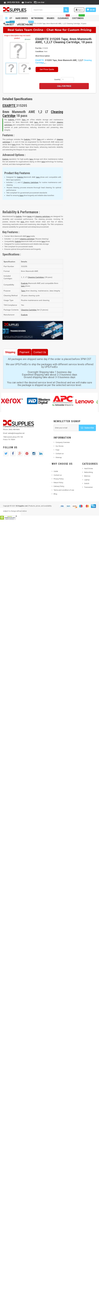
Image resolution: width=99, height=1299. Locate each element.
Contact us (60, 454)
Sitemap (59, 457)
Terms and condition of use (64, 490)
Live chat (40, 2)
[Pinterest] (27, 453)
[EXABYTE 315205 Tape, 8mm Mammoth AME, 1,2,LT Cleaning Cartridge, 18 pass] (11, 68)
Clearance (63, 17)
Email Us (28, 2)
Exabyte (11, 120)
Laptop (87, 480)
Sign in (80, 10)
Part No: (38, 48)
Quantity (57, 79)
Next (29, 68)
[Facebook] (13, 453)
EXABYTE (40, 60)
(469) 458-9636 (13, 2)
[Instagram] (34, 453)
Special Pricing (25, 23)
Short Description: (42, 56)
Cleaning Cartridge (29, 310)
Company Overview (63, 442)
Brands (50, 18)
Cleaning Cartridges (30, 182)
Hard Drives (21, 18)
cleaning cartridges (42, 216)
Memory (87, 476)
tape (36, 122)
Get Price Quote (47, 69)
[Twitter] (6, 453)
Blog (55, 494)
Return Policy (58, 483)
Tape (24, 120)
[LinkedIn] (41, 453)
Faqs (57, 450)
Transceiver (88, 487)
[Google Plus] (20, 453)
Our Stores (59, 446)
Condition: (39, 51)
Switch (86, 483)
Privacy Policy (59, 479)
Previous (5, 68)
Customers (78, 17)
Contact (9, 23)
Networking (37, 18)
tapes (29, 216)
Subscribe (89, 427)
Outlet (56, 471)
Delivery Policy (59, 486)
